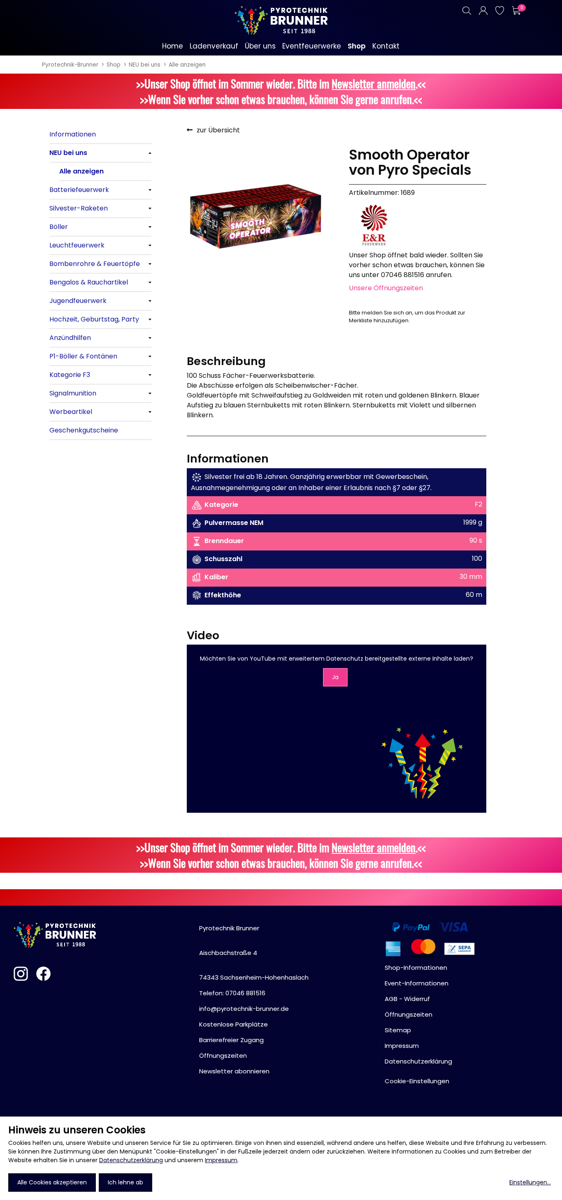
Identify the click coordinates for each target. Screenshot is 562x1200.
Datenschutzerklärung (131, 1160)
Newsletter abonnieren (234, 1071)
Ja (335, 677)
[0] (516, 10)
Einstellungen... (530, 1182)
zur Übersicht (218, 130)
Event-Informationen (416, 983)
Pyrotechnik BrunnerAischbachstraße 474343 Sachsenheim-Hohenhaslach (254, 953)
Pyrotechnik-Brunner (70, 65)
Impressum (221, 1160)
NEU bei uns (144, 65)
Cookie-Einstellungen (417, 1081)
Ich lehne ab (125, 1182)
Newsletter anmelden (374, 83)
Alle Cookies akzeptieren (52, 1182)
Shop (114, 65)
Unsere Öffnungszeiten (386, 288)
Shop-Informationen (416, 967)
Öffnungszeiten (223, 1055)
